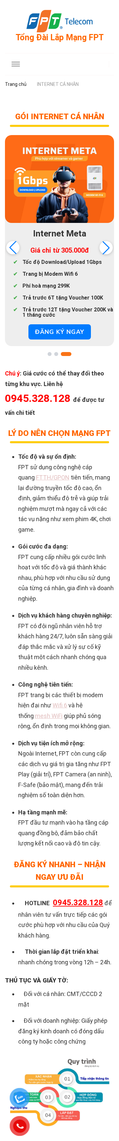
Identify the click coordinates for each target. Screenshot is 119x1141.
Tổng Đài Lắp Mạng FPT (60, 37)
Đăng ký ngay (59, 332)
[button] (106, 247)
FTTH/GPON (52, 477)
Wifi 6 (60, 705)
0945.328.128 (78, 902)
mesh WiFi (48, 715)
